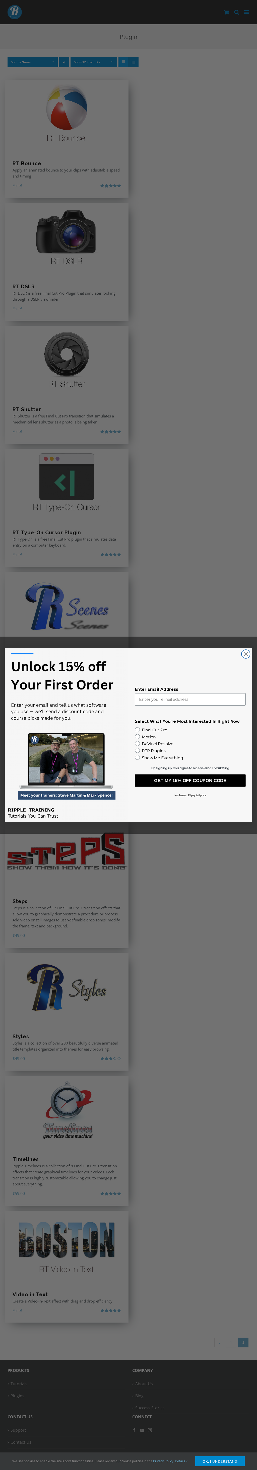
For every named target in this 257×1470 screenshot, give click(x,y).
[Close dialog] (245, 654)
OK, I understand (220, 1461)
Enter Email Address (156, 689)
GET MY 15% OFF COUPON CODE (190, 780)
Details (180, 1461)
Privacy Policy (163, 1461)
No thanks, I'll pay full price (190, 795)
